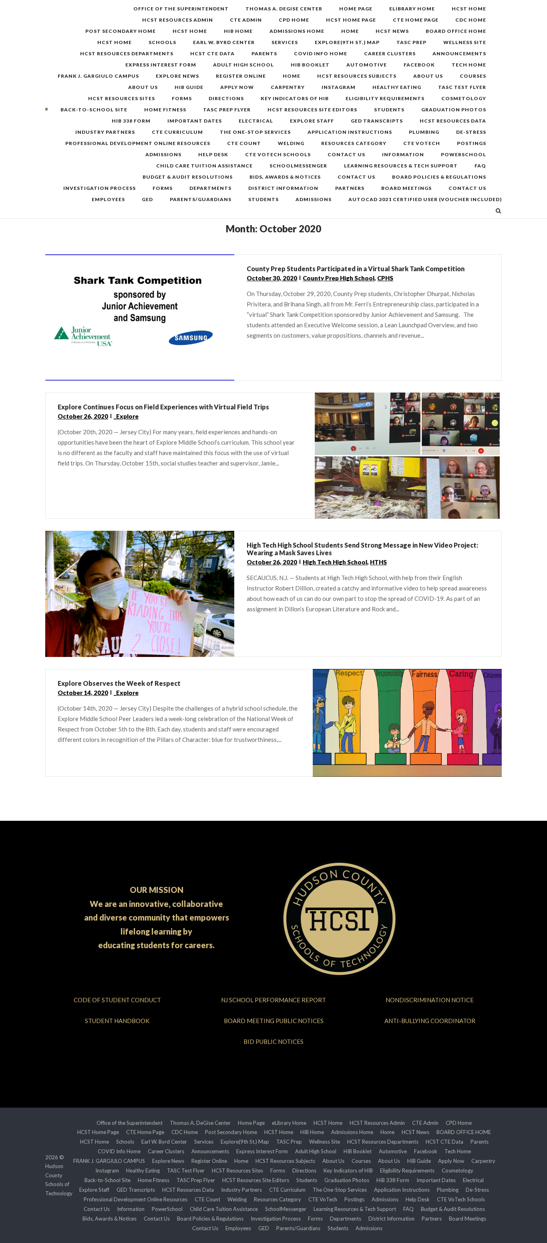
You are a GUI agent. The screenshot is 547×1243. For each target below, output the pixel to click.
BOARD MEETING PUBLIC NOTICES (274, 1020)
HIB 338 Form (131, 121)
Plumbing (424, 132)
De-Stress (471, 132)
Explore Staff (312, 121)
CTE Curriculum (177, 132)
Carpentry (288, 87)
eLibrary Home (412, 9)
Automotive (366, 65)
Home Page (355, 9)
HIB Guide (189, 87)
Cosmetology (463, 98)
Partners (349, 188)
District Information (283, 188)
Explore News (177, 76)
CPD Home (294, 20)
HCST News (392, 31)
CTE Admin (246, 20)
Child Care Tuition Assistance (204, 166)
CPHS (385, 278)
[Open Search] (498, 211)
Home (350, 31)
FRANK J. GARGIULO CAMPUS (98, 76)
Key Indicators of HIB (295, 98)
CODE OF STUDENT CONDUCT (117, 999)
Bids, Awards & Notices (285, 177)
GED (147, 199)
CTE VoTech (421, 143)
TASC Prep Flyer (227, 110)
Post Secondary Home (120, 31)
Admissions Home (296, 31)
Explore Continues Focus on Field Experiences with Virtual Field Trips (163, 407)
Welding (291, 143)
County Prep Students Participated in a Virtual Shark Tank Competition (356, 268)
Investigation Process (99, 188)
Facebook (419, 65)
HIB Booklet (310, 65)
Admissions (163, 154)
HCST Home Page (351, 20)
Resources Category (353, 143)
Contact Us (346, 154)
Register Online (241, 76)
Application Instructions (350, 132)
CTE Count (244, 143)
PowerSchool (463, 154)
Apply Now (237, 87)
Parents (264, 53)
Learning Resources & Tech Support (401, 166)
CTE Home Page (415, 20)
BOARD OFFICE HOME (456, 31)
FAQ (480, 166)
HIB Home (238, 31)
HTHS (378, 562)
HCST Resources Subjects (356, 76)
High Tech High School (335, 562)
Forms (182, 98)
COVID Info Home (320, 53)
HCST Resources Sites (121, 98)
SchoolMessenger (298, 166)
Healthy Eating (396, 87)
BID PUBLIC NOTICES (273, 1041)
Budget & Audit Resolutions (188, 177)
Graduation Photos (453, 110)
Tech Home (469, 65)
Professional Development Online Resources (137, 143)
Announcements (459, 53)
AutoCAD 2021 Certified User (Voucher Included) (425, 199)
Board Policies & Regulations (439, 177)
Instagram (339, 87)
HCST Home (469, 9)
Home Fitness (165, 110)
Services (284, 42)
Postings (471, 143)
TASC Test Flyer (462, 87)
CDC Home (470, 20)
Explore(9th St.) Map (347, 42)
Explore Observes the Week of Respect (119, 683)
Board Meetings (406, 188)
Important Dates (194, 121)
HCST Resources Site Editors (312, 110)
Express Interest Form (160, 65)
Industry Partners (105, 132)
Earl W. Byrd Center (224, 42)
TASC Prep (411, 42)
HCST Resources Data (453, 121)
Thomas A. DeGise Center (283, 9)
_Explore (126, 416)
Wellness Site (464, 42)
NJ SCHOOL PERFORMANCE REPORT (273, 999)
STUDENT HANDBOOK (117, 1020)
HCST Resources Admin (177, 20)
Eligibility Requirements (385, 98)
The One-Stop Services (255, 132)
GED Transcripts (377, 121)
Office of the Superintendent (181, 9)
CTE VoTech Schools (278, 154)
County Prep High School (338, 278)
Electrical (256, 121)
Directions (226, 98)
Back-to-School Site (93, 110)
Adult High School (243, 65)
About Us (428, 76)
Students (389, 110)
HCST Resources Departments (126, 53)
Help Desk (213, 154)
